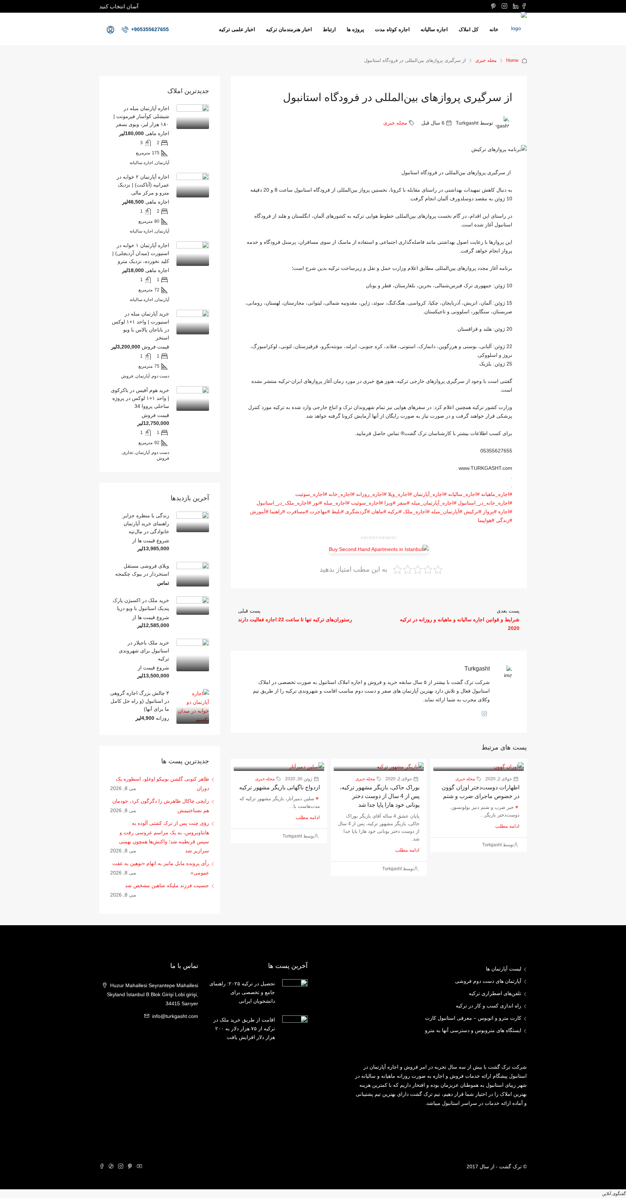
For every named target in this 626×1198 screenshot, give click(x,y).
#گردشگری (357, 511)
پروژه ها (355, 29)
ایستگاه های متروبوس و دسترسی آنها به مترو (473, 1030)
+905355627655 (149, 29)
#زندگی (504, 520)
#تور (317, 503)
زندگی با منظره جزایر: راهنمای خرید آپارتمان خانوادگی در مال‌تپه (145, 523)
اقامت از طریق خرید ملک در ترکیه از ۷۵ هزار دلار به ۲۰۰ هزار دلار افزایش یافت (244, 1028)
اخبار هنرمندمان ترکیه (289, 29)
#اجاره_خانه (342, 494)
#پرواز (490, 511)
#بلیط (337, 511)
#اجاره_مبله (337, 503)
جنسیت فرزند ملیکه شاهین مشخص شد (167, 885)
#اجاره (505, 511)
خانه (493, 29)
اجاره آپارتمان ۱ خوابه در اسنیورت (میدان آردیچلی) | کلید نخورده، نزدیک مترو (140, 253)
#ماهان (378, 511)
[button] (614, 1193)
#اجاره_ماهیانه (496, 494)
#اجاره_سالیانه (464, 494)
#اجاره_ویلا (400, 494)
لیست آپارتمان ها (503, 969)
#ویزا (390, 503)
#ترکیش (472, 511)
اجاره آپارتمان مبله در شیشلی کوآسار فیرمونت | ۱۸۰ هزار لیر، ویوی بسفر (141, 116)
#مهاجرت (320, 511)
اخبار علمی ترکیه (237, 29)
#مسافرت (297, 511)
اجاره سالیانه (434, 29)
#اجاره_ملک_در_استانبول (283, 503)
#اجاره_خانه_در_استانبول (485, 503)
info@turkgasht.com (175, 1016)
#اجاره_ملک (416, 511)
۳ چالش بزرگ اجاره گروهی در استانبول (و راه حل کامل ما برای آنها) (139, 701)
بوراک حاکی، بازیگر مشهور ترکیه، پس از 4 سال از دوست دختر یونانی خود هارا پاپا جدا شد (380, 796)
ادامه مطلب (507, 826)
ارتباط (329, 29)
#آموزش (259, 511)
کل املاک (469, 29)
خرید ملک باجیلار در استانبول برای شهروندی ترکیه (144, 650)
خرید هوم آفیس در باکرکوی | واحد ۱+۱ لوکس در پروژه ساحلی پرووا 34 (140, 398)
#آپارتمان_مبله (446, 511)
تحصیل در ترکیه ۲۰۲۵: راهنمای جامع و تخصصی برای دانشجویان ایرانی (242, 992)
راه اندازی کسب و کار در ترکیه (488, 1006)
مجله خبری (486, 60)
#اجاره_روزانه (371, 494)
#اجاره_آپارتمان (430, 494)
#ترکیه (395, 511)
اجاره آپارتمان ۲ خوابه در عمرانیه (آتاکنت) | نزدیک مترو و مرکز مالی (143, 185)
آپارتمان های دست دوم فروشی (488, 981)
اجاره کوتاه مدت (392, 29)
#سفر (403, 503)
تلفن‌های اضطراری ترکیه (495, 993)
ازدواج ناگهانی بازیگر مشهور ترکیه (279, 787)
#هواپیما (486, 520)
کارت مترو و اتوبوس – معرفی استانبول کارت (473, 1018)
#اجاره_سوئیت (311, 494)
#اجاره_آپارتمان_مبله (433, 503)
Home (512, 60)
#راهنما (277, 511)
